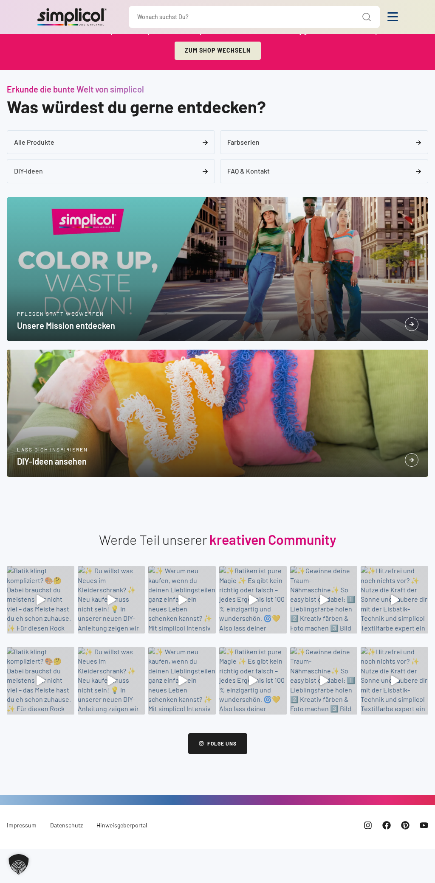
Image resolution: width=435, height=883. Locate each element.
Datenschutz (66, 825)
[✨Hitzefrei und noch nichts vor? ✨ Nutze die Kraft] (394, 600)
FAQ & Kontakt (248, 171)
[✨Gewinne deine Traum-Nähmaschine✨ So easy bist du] (324, 600)
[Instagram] (368, 825)
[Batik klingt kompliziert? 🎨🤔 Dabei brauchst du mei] (40, 600)
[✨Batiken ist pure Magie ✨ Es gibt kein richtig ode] (253, 600)
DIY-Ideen (28, 171)
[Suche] (367, 17)
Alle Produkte (34, 142)
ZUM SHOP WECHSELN (218, 50)
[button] (18, 864)
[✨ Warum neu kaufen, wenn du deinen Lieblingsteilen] (182, 600)
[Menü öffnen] (392, 16)
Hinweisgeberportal (121, 825)
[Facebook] (386, 825)
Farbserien (243, 142)
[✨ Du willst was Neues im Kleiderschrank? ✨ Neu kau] (111, 600)
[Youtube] (424, 825)
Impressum (22, 825)
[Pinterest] (405, 825)
